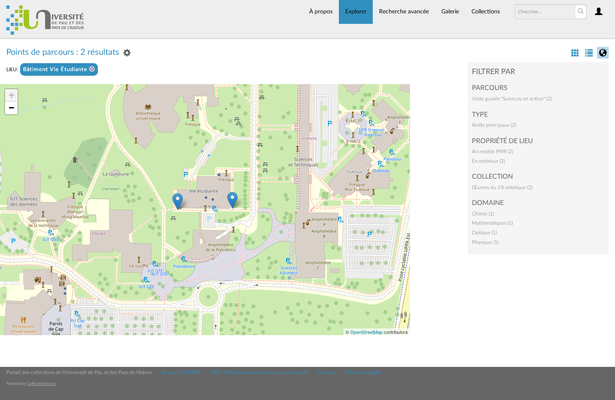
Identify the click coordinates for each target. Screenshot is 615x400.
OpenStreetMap (366, 331)
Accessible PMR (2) (492, 151)
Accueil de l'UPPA (180, 372)
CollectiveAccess (41, 384)
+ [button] (11, 95)
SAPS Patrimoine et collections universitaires (259, 372)
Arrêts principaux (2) (494, 125)
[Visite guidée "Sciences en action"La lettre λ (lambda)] (232, 200)
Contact (326, 372)
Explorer (355, 12)
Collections (486, 12)
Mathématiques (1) (492, 223)
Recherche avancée (404, 12)
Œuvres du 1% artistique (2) (502, 187)
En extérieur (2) (488, 161)
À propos (321, 12)
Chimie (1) (483, 213)
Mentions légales (363, 372)
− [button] (11, 108)
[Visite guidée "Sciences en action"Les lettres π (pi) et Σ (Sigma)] (177, 201)
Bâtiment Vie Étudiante (56, 69)
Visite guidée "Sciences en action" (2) (512, 98)
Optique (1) (484, 232)
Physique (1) (485, 242)
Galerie (450, 12)
